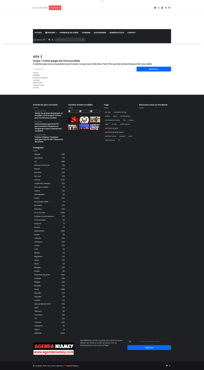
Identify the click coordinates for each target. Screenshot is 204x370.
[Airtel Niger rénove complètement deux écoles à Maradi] (95, 127)
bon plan (108, 112)
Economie (38, 205)
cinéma (107, 116)
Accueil (38, 33)
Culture (37, 191)
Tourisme (86, 33)
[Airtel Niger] (102, 4)
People (37, 271)
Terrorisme (38, 315)
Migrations (38, 256)
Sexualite (37, 297)
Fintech (37, 227)
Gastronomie (100, 33)
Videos (36, 329)
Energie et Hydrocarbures (44, 216)
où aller (114, 124)
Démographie (39, 194)
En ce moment (39, 213)
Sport (36, 308)
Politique (37, 278)
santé (130, 136)
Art (35, 161)
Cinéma (37, 180)
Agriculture (38, 158)
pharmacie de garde (111, 128)
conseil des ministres (42, 183)
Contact (131, 33)
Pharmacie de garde (69, 33)
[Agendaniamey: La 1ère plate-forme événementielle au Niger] (55, 19)
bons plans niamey (120, 112)
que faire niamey (110, 136)
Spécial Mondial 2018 (42, 304)
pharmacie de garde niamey (114, 132)
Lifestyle (37, 238)
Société (37, 300)
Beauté (37, 169)
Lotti (36, 249)
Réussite (37, 286)
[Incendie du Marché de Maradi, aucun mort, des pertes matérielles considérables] (73, 119)
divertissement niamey (112, 120)
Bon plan (37, 176)
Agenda (37, 154)
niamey (131, 120)
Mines (36, 260)
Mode (36, 264)
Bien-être (37, 172)
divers (115, 116)
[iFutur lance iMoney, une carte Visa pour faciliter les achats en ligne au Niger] (73, 113)
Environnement (40, 220)
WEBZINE (51, 33)
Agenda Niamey (72, 366)
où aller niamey (125, 124)
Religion (37, 282)
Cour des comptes (41, 187)
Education (38, 209)
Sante (36, 289)
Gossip (36, 234)
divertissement (125, 116)
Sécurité (37, 293)
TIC (35, 318)
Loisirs (36, 245)
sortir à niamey (110, 140)
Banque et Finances (41, 165)
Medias (37, 253)
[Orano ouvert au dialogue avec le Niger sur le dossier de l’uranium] (84, 113)
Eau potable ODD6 (41, 202)
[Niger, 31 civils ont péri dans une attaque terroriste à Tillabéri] (95, 119)
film (124, 120)
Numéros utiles (117, 33)
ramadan (122, 136)
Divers (36, 198)
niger (106, 124)
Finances (37, 224)
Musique (37, 267)
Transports (38, 326)
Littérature (38, 242)
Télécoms (38, 311)
